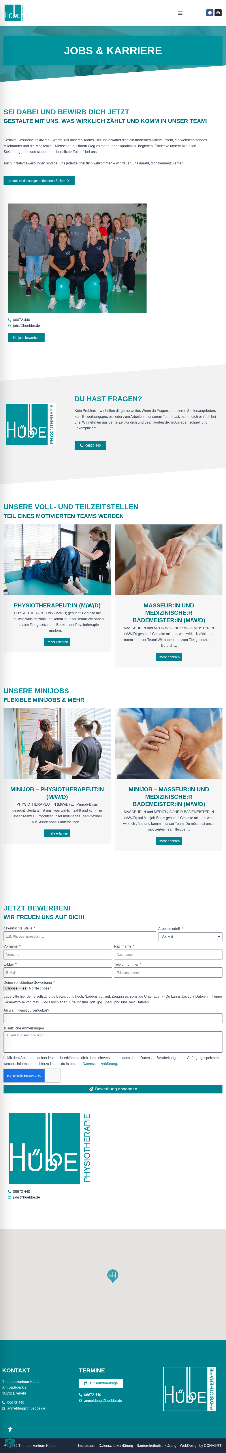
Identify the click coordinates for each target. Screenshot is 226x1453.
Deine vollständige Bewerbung (28, 982)
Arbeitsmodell (169, 929)
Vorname (11, 946)
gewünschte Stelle (18, 928)
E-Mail (9, 964)
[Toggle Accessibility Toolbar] (10, 1429)
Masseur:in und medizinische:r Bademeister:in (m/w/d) (169, 613)
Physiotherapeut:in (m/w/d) (57, 605)
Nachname (123, 946)
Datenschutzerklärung (100, 1064)
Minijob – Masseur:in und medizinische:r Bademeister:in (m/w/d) (169, 797)
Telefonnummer (126, 964)
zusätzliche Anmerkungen (24, 1028)
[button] (180, 12)
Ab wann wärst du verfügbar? (26, 1010)
